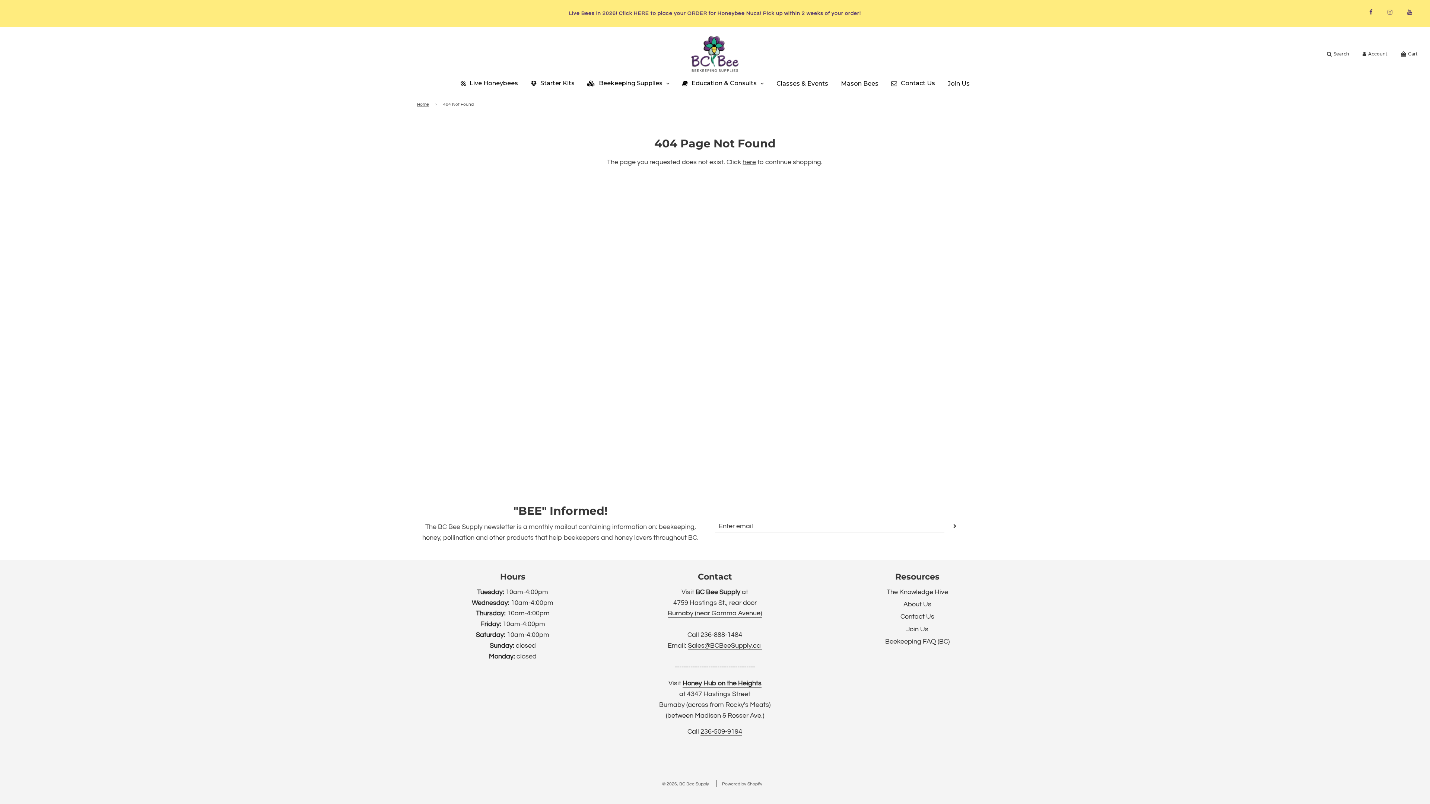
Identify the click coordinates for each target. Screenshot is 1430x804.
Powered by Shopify (742, 784)
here (749, 162)
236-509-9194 (721, 731)
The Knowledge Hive (917, 592)
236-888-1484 (721, 634)
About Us (917, 604)
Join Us (917, 629)
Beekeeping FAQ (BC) (917, 641)
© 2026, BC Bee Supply (685, 784)
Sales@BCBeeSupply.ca (725, 645)
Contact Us (917, 616)
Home (423, 104)
